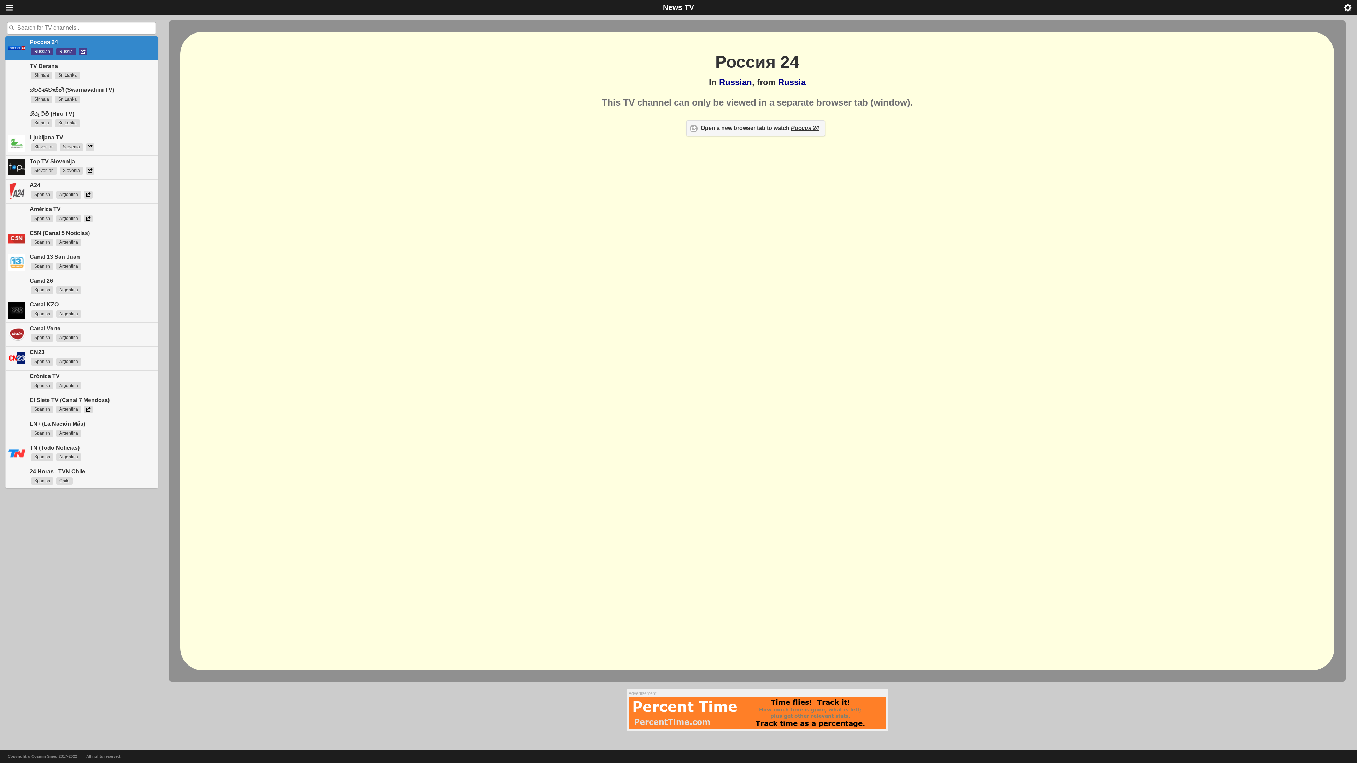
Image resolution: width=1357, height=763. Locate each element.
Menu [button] (9, 7)
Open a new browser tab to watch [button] (760, 128)
